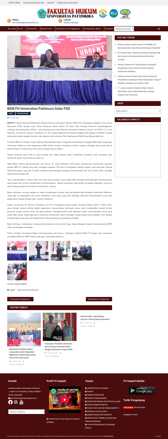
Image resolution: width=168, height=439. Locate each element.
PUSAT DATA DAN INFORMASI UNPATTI (103, 408)
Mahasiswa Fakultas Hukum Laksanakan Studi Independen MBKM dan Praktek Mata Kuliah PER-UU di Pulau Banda (22, 353)
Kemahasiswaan (22, 113)
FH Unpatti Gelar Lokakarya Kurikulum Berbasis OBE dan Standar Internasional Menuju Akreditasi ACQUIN (139, 56)
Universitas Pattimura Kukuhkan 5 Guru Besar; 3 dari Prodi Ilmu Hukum (22, 299)
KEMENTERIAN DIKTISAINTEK (99, 415)
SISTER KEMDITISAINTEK (97, 405)
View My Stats (139, 407)
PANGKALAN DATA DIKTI (97, 411)
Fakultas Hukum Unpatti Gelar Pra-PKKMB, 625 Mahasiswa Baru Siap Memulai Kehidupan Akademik (139, 46)
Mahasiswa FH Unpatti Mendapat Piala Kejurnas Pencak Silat (100, 299)
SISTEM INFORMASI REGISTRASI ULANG (103, 401)
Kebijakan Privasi (130, 415)
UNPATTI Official (14, 3)
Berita (11, 113)
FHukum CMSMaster (16, 364)
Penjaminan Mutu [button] (92, 29)
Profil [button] (20, 29)
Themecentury (108, 436)
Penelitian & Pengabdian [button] (68, 29)
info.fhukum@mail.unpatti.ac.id (25, 23)
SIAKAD (90, 391)
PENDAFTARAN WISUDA (97, 398)
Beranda (12, 29)
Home (158, 436)
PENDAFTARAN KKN (95, 395)
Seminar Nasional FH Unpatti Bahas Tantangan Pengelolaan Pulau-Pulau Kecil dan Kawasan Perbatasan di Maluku (137, 68)
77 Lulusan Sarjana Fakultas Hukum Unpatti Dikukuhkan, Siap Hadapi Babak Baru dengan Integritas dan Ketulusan (136, 91)
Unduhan (109, 29)
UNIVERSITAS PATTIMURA (97, 388)
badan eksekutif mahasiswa (28, 290)
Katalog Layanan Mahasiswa (67, 3)
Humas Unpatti (20, 284)
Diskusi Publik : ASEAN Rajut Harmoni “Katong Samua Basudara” (95, 317)
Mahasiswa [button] (46, 29)
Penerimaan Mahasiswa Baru (33, 3)
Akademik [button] (32, 29)
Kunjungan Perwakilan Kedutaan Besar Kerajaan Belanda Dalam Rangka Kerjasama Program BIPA (58, 347)
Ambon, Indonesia (71, 23)
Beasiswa (50, 3)
